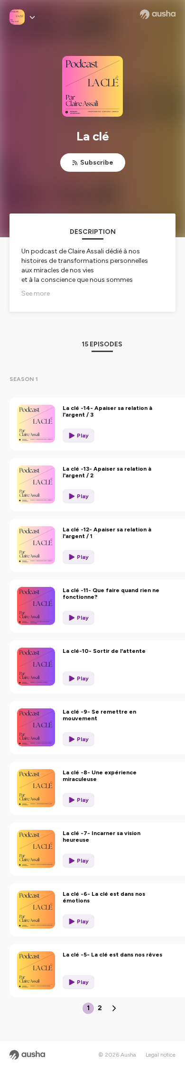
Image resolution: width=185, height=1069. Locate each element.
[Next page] (114, 1008)
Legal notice (161, 1054)
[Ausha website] (158, 14)
